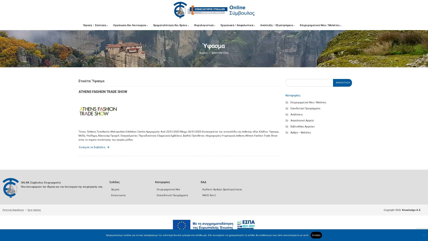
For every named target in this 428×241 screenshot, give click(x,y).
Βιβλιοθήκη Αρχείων (303, 126)
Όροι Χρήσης (34, 210)
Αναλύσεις (297, 114)
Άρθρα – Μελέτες (301, 132)
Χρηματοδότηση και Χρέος (170, 25)
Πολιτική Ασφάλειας (13, 210)
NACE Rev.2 (209, 195)
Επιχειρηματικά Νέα (168, 189)
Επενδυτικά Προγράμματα (305, 108)
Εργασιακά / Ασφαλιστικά (237, 25)
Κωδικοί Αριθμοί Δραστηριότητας (222, 189)
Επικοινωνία (118, 195)
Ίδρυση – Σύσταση (95, 25)
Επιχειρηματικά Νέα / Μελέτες (320, 25)
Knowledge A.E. (411, 210)
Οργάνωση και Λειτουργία (130, 25)
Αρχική (203, 53)
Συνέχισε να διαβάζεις (93, 147)
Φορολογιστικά (204, 25)
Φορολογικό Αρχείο (302, 120)
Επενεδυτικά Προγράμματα (172, 195)
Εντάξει (316, 235)
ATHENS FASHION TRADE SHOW (103, 92)
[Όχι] (423, 236)
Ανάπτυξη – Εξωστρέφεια (277, 25)
